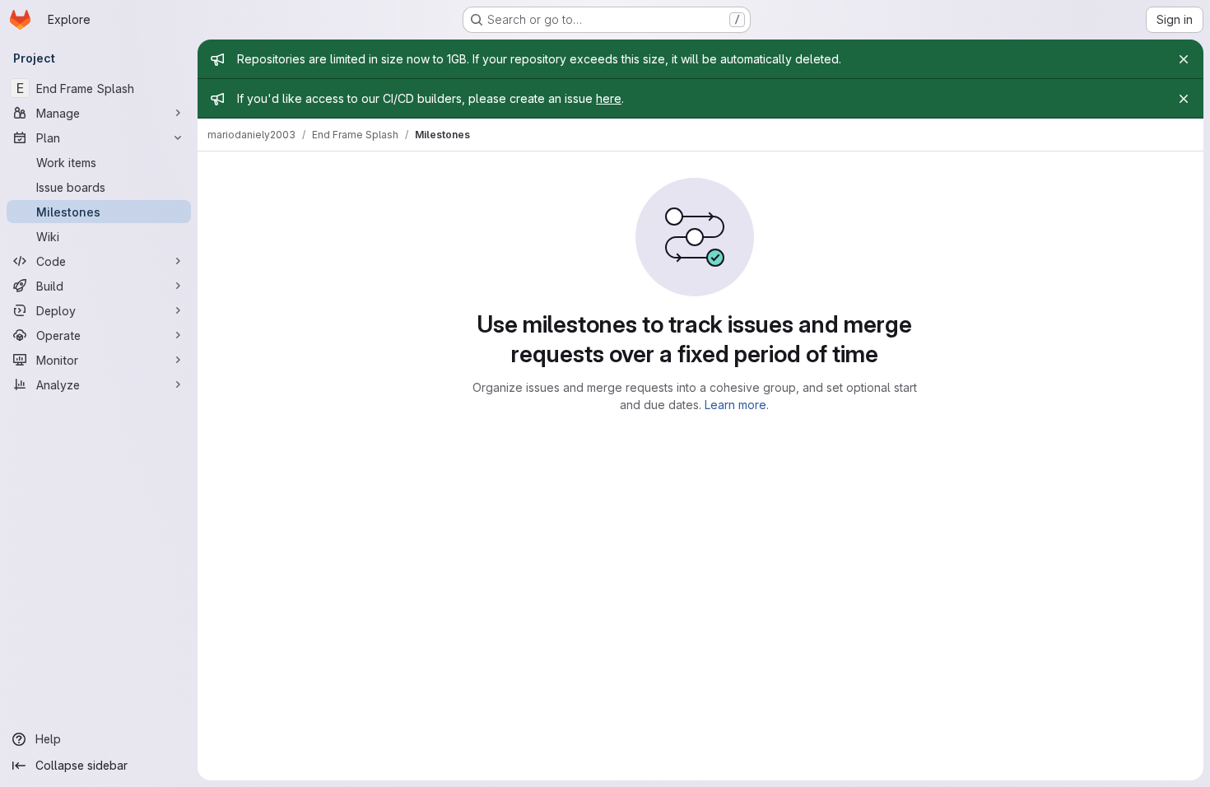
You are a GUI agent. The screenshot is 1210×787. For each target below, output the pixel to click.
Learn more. (737, 405)
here (608, 98)
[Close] (1184, 59)
